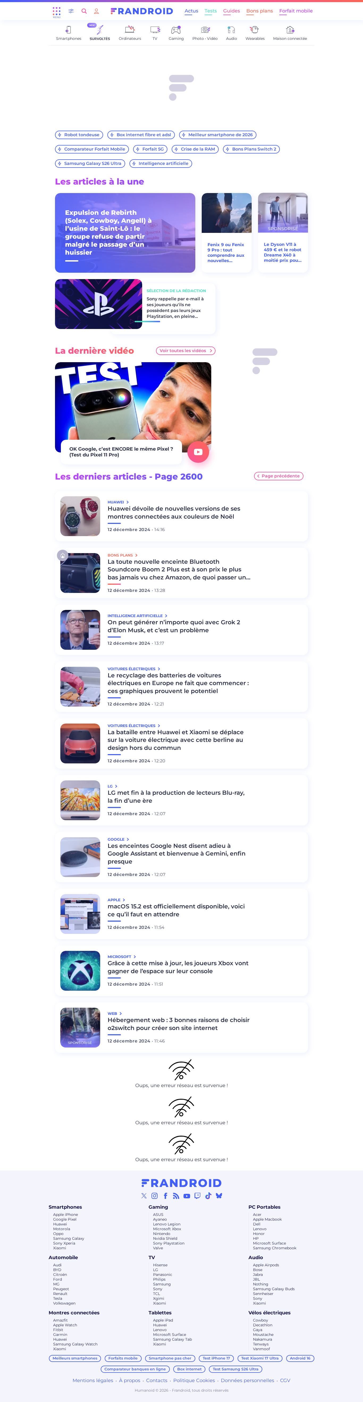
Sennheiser (263, 1293)
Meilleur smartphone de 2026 (220, 134)
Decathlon (262, 1325)
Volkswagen (64, 1303)
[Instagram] (154, 1195)
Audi (57, 1265)
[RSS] (176, 1195)
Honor (259, 1233)
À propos (129, 1380)
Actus (191, 11)
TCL (156, 1293)
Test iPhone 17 (216, 1358)
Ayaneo (160, 1219)
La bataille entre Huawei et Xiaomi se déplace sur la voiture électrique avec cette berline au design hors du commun (176, 740)
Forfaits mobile (123, 1358)
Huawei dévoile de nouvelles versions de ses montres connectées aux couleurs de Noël (174, 512)
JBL (256, 1279)
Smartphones (65, 1207)
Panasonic (162, 1274)
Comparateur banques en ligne (135, 1369)
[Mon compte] (96, 11)
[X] (144, 1195)
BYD (57, 1269)
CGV (285, 1380)
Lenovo (260, 1228)
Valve (158, 1248)
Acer (257, 1214)
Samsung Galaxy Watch (75, 1344)
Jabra (258, 1274)
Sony (157, 1288)
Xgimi (158, 1298)
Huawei (60, 1224)
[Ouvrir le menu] (56, 11)
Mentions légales (93, 1380)
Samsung (162, 1284)
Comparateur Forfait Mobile (94, 149)
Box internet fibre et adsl (144, 134)
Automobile (63, 1257)
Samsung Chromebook (274, 1248)
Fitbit (58, 1329)
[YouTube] (187, 1195)
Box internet (189, 1369)
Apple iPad (163, 1320)
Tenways (261, 1344)
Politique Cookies (194, 1380)
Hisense (160, 1265)
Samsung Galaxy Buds (274, 1288)
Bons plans (259, 11)
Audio (255, 1257)
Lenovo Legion (166, 1224)
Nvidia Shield (165, 1238)
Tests (211, 11)
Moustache (263, 1334)
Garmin (60, 1334)
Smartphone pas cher (170, 1358)
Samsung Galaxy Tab (172, 1339)
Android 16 (300, 1358)
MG (56, 1284)
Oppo (58, 1233)
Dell (256, 1224)
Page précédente (281, 475)
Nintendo (161, 1233)
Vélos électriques (269, 1313)
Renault (60, 1293)
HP (256, 1238)
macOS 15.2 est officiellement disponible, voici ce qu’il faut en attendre (176, 910)
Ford (57, 1279)
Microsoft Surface (269, 1243)
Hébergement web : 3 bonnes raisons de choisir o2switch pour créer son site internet (179, 1024)
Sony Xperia (64, 1243)
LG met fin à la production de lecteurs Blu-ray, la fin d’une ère (176, 796)
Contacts (156, 1380)
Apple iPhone (65, 1214)
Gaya (257, 1329)
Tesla (57, 1298)
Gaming (158, 1207)
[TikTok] (208, 1195)
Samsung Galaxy (68, 1238)
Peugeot (61, 1288)
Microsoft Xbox (167, 1228)
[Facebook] (165, 1195)
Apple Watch (65, 1325)
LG (155, 1269)
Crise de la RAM (198, 149)
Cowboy (260, 1320)
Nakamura (262, 1339)
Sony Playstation (168, 1243)
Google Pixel (65, 1219)
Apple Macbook (267, 1219)
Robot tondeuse (81, 134)
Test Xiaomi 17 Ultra (260, 1358)
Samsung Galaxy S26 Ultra (92, 163)
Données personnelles (247, 1380)
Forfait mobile (296, 11)
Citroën (60, 1274)
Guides (231, 11)
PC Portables (264, 1207)
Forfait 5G (153, 149)
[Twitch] (197, 1195)
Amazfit (60, 1320)
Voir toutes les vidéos (183, 350)
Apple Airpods (266, 1265)
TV (152, 1257)
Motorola (61, 1228)
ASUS (158, 1214)
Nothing (260, 1284)
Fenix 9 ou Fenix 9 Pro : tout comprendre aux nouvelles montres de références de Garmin (226, 252)
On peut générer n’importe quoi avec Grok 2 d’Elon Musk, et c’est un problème (174, 626)
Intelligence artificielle (163, 163)
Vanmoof (261, 1349)
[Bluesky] (219, 1195)
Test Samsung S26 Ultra (236, 1369)
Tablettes (160, 1313)
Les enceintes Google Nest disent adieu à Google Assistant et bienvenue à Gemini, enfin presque (177, 853)
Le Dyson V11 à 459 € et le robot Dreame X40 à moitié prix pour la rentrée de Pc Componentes (282, 252)
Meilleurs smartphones (75, 1358)
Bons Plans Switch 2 (254, 149)
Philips (159, 1279)
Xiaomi (59, 1248)
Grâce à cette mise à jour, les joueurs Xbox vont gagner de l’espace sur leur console (178, 967)
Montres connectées (74, 1313)
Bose (257, 1269)
